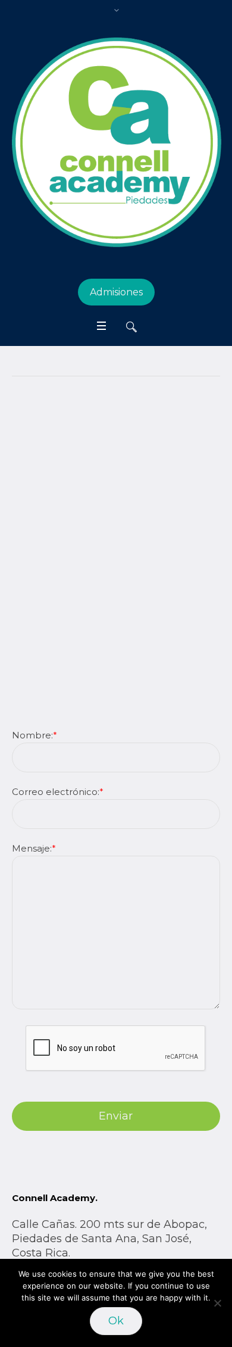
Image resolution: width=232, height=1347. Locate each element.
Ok (116, 1320)
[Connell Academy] (116, 142)
